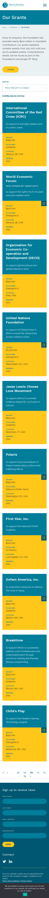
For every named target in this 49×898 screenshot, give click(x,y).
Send (8, 844)
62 (44, 772)
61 (38, 772)
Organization (8, 831)
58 (18, 772)
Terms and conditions (11, 881)
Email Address (8, 819)
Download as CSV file (13, 96)
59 (25, 772)
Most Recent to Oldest (17, 88)
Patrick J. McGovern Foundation (13, 5)
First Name (7, 796)
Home (4, 27)
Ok (25, 894)
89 (25, 776)
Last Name (6, 808)
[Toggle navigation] (45, 5)
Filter (10, 69)
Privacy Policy (26, 881)
